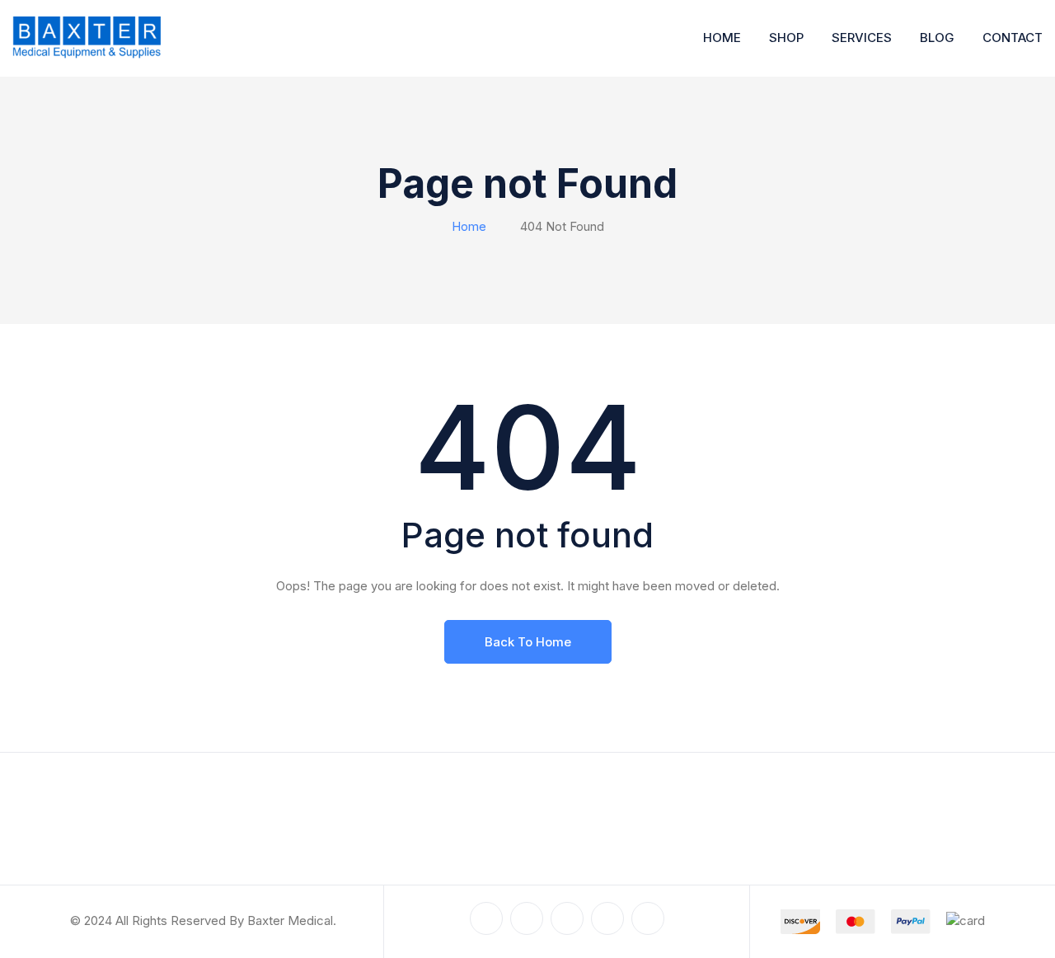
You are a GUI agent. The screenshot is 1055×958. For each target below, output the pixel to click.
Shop (786, 37)
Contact (1012, 37)
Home (722, 37)
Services (862, 37)
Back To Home (528, 642)
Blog (937, 37)
